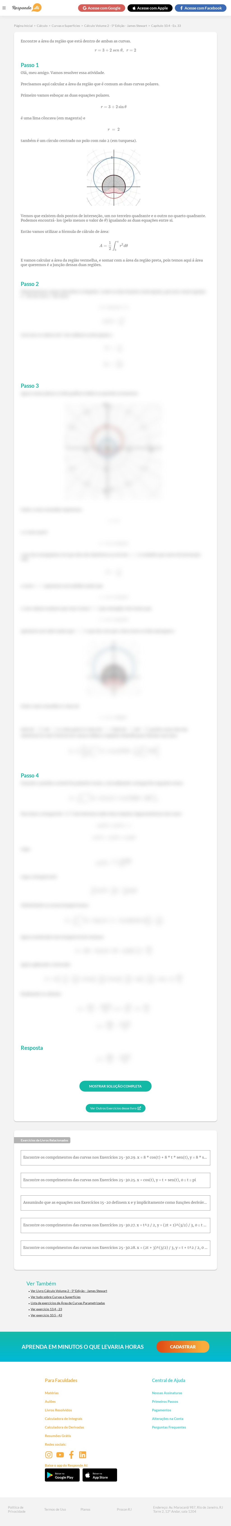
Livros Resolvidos (58, 1410)
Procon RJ (124, 1509)
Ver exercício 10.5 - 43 (46, 1315)
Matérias (52, 1393)
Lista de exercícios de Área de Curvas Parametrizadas (68, 1303)
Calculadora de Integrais (63, 1419)
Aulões (50, 1401)
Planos (85, 1509)
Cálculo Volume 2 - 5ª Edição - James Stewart (115, 26)
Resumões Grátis (58, 1436)
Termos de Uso (55, 1509)
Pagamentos (161, 1410)
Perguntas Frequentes (169, 1427)
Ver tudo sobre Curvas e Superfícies (56, 1297)
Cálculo (42, 26)
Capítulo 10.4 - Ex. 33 (166, 26)
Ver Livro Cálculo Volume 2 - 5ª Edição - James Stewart (69, 1291)
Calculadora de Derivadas (64, 1427)
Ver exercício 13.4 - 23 (46, 1309)
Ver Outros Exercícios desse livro (113, 1108)
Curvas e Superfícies (66, 26)
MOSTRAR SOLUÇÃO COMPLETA (115, 1086)
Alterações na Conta (167, 1419)
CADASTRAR (183, 1346)
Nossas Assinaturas (167, 1393)
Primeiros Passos (165, 1401)
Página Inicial (23, 26)
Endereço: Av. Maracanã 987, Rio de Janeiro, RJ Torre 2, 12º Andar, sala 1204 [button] (188, 1509)
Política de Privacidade (16, 1509)
